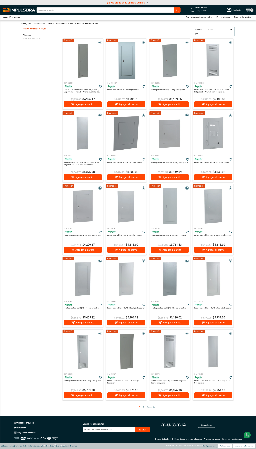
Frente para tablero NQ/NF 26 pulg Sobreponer (169, 162)
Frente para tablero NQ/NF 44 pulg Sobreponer (126, 308)
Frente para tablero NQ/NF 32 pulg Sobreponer (82, 235)
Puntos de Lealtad (163, 439)
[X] (174, 425)
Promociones (223, 17)
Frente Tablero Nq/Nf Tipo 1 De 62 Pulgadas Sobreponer (211, 382)
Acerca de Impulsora (25, 423)
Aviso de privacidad (212, 439)
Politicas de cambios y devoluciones (187, 439)
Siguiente (151, 407)
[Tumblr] (179, 425)
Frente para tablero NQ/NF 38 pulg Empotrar (125, 235)
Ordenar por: (198, 32)
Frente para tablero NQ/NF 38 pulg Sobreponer (213, 235)
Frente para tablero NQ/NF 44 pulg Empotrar (81, 308)
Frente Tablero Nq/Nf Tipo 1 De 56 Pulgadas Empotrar (125, 382)
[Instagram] (169, 425)
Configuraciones (209, 446)
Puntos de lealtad (242, 17)
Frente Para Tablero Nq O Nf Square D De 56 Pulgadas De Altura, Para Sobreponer (81, 163)
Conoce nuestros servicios (199, 17)
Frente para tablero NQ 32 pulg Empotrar (123, 90)
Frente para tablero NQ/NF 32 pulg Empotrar (211, 162)
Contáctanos (206, 425)
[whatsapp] (247, 435)
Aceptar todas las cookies (244, 446)
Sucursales (21, 428)
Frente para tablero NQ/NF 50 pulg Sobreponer (213, 308)
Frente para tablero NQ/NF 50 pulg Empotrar (168, 308)
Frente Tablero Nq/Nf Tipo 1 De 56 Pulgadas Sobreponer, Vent (168, 382)
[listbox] (219, 30)
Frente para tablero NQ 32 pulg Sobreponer (168, 90)
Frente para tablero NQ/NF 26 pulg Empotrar (125, 162)
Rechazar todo (225, 446)
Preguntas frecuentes (26, 433)
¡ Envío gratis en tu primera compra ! (126, 2)
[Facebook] (163, 425)
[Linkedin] (184, 425)
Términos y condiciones (232, 439)
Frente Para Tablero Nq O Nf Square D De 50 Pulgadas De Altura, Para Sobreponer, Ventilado (211, 91)
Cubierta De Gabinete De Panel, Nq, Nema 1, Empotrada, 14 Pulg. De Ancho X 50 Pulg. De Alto (81, 91)
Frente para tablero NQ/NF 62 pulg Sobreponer (82, 381)
